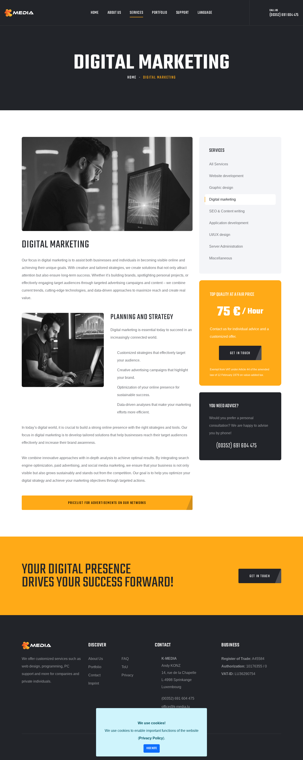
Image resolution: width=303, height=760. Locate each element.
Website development (226, 176)
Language (205, 13)
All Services (218, 164)
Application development (228, 223)
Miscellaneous (220, 258)
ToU (125, 667)
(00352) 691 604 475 (236, 445)
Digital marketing (222, 199)
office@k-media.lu (175, 707)
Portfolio (159, 13)
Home (94, 13)
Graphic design (221, 188)
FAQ (125, 659)
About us (114, 13)
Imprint (93, 683)
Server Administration (226, 246)
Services (136, 13)
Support (182, 13)
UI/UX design (219, 235)
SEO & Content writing (227, 211)
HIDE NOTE (151, 748)
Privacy (127, 675)
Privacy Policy (151, 738)
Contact (94, 675)
